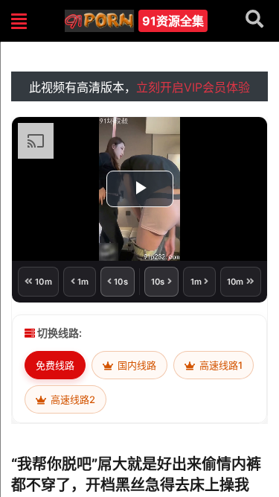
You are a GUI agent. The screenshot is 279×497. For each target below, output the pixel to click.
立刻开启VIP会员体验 (193, 87)
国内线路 (135, 365)
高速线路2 (71, 399)
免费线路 (55, 365)
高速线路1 (220, 365)
